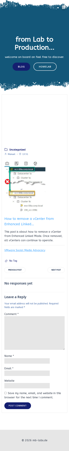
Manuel (11, 154)
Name (9, 356)
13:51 (25, 154)
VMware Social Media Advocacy (24, 250)
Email (8, 368)
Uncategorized (17, 149)
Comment (11, 314)
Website (9, 380)
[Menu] (63, 7)
